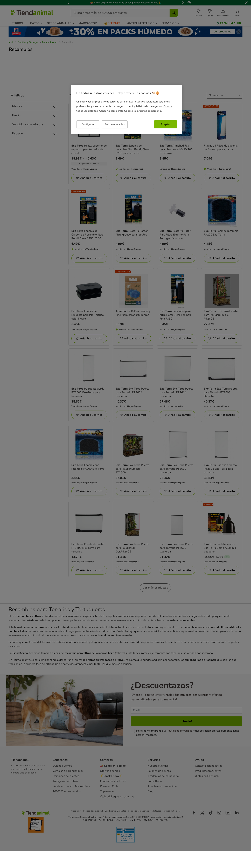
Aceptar (166, 124)
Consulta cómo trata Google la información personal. (130, 111)
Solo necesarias (115, 124)
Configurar (88, 124)
